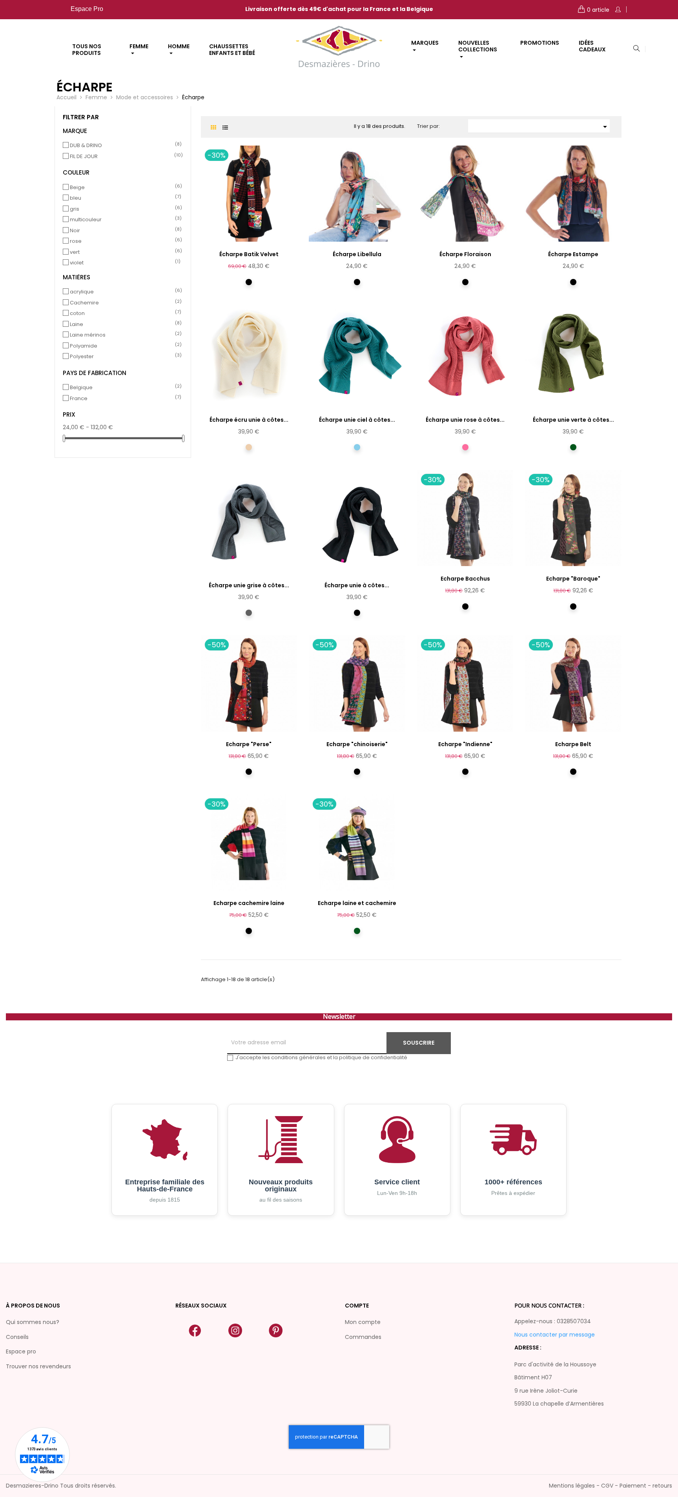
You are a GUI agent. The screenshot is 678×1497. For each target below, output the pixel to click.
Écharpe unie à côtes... (356, 585)
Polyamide (124, 346)
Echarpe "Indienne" (465, 744)
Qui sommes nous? (32, 1322)
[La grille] (214, 128)
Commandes (363, 1337)
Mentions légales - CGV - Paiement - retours (610, 1486)
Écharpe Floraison (465, 254)
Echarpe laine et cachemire (357, 903)
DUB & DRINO (124, 145)
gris (124, 209)
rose (124, 241)
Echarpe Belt (573, 744)
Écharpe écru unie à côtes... (249, 420)
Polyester (124, 356)
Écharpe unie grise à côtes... (249, 585)
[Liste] (225, 128)
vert (124, 252)
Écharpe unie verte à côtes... (573, 420)
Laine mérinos (124, 335)
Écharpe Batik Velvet (249, 254)
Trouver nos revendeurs (38, 1366)
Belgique (124, 387)
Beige (124, 187)
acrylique (124, 291)
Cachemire (124, 302)
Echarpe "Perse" (249, 744)
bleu (124, 198)
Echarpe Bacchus (465, 579)
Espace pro (21, 1351)
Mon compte (363, 1322)
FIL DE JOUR (124, 156)
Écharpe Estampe (573, 254)
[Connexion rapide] (618, 9)
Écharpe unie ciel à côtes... (357, 420)
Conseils (17, 1337)
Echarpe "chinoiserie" (357, 744)
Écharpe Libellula (357, 254)
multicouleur (124, 219)
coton (124, 313)
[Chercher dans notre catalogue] (636, 49)
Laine (124, 324)
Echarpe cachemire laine (248, 903)
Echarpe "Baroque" (573, 579)
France (124, 398)
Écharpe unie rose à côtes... (465, 420)
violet (124, 262)
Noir (124, 230)
